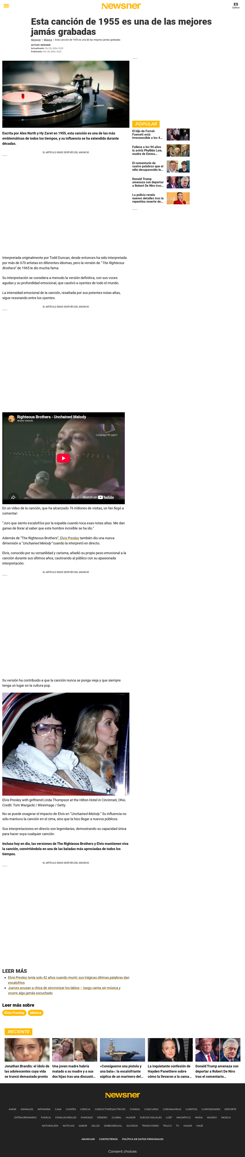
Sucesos (132, 1125)
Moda (199, 1117)
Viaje (199, 1125)
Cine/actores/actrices (110, 1109)
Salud (95, 1125)
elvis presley (14, 1013)
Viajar (187, 1125)
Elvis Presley (69, 538)
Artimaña (44, 1109)
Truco (167, 1125)
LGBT (169, 1117)
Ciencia (85, 1109)
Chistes (71, 1109)
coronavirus (172, 1109)
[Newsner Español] (121, 6)
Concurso (151, 1109)
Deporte (230, 1109)
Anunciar (88, 1139)
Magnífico (183, 1117)
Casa (58, 1109)
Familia (46, 1117)
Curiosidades (211, 1109)
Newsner (36, 39)
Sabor (83, 1125)
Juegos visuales (151, 1117)
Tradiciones (150, 1125)
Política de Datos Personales (142, 1139)
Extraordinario (25, 1117)
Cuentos (191, 1109)
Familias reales (65, 1117)
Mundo (212, 1117)
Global (117, 1117)
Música (48, 39)
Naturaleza (50, 1125)
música (35, 1013)
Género (102, 1117)
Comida (135, 1109)
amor (12, 1109)
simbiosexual (113, 1125)
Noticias (68, 1125)
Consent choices (122, 1151)
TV (177, 1125)
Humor (131, 1117)
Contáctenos (108, 1139)
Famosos (87, 1117)
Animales (27, 1109)
